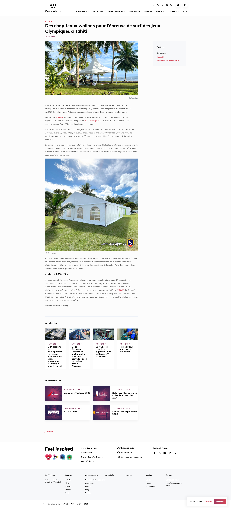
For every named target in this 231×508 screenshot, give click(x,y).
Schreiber (59, 117)
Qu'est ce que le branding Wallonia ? (53, 481)
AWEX (120, 290)
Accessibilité (87, 452)
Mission (88, 486)
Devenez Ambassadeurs (95, 480)
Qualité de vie (87, 461)
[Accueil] (52, 8)
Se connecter (127, 452)
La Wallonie (81, 11)
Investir (160, 57)
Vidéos (148, 483)
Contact (173, 11)
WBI (72, 504)
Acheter (68, 480)
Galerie (148, 480)
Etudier (68, 489)
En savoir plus (207, 501)
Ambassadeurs (115, 11)
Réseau (88, 493)
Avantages (89, 483)
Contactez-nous (172, 480)
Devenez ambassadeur (132, 457)
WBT (79, 504)
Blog (87, 489)
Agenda (148, 11)
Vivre (67, 483)
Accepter (220, 501)
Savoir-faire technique (168, 60)
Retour (49, 431)
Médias (160, 11)
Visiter (67, 493)
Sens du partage (89, 448)
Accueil (48, 21)
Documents (150, 486)
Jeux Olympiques (91, 121)
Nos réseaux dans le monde (174, 484)
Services (97, 11)
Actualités (134, 11)
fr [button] (184, 11)
